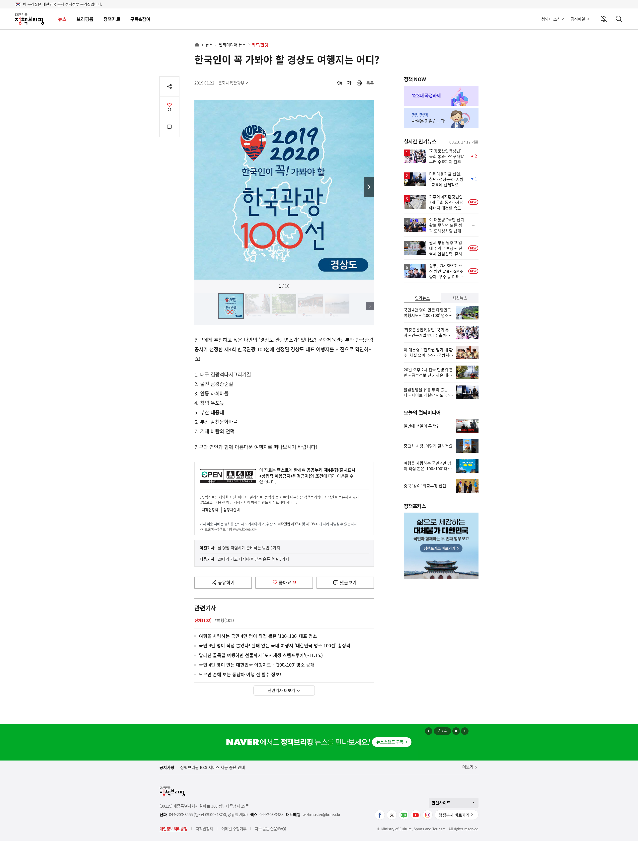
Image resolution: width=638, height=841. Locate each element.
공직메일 (577, 18)
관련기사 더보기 (281, 690)
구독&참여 (140, 19)
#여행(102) (224, 620)
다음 (369, 187)
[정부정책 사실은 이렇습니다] (441, 118)
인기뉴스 (422, 298)
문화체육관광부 (231, 83)
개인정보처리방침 (173, 828)
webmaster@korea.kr (321, 814)
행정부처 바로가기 (454, 815)
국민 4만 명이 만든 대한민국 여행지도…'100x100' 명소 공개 (257, 665)
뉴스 (62, 19)
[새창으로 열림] (359, 83)
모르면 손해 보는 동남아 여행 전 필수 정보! (240, 675)
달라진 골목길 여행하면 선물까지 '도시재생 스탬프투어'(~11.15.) (261, 655)
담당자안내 (232, 509)
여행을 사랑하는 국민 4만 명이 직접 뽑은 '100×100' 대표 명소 (258, 636)
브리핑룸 (85, 19)
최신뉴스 (459, 298)
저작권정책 (210, 509)
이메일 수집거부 (233, 828)
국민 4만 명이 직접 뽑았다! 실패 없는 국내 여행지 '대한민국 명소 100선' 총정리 (274, 646)
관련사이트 (441, 803)
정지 (456, 731)
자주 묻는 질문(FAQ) (270, 828)
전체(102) (203, 620)
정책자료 (111, 19)
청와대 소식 (550, 18)
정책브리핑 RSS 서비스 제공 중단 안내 (212, 767)
